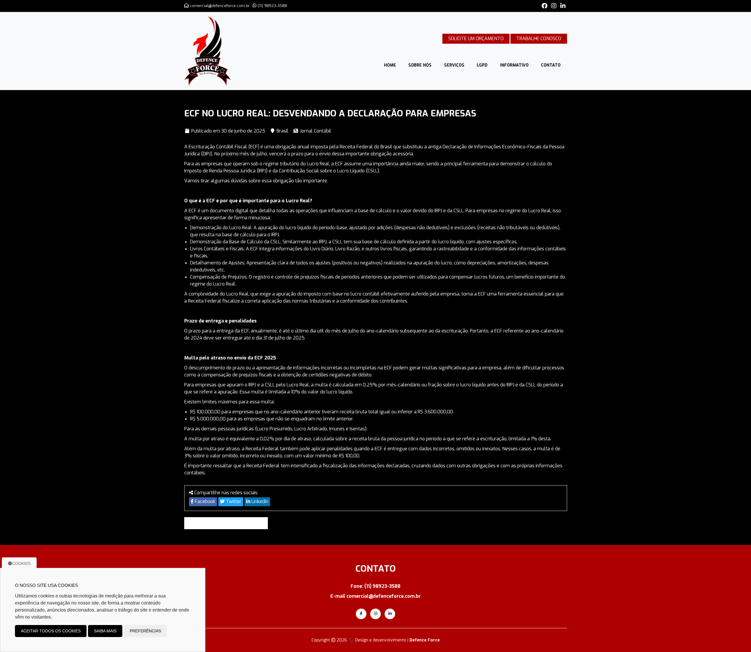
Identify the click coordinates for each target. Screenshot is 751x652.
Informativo (514, 65)
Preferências (145, 631)
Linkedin (259, 501)
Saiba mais (105, 631)
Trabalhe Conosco (538, 38)
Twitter (233, 501)
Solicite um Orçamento (476, 38)
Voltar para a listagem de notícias (228, 523)
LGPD (482, 65)
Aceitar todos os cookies (51, 631)
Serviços (454, 65)
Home (390, 65)
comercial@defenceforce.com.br (220, 5)
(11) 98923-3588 (272, 5)
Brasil (282, 131)
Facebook (204, 501)
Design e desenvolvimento (380, 640)
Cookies (21, 563)
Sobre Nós (420, 65)
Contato (551, 65)
